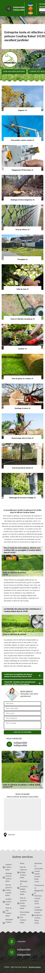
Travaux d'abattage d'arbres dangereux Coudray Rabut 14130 (38, 915)
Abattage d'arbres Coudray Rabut (8, 877)
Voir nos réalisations (14, 72)
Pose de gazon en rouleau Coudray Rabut (8, 890)
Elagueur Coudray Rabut (8, 867)
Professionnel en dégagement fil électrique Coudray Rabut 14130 (38, 895)
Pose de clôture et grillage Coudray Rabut (23, 872)
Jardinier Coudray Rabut (8, 901)
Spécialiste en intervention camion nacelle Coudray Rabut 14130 (38, 873)
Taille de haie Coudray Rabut (8, 912)
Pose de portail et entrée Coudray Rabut (23, 903)
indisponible (18, 7)
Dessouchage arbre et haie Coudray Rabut (24, 917)
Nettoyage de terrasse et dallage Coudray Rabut (24, 887)
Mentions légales (35, 967)
